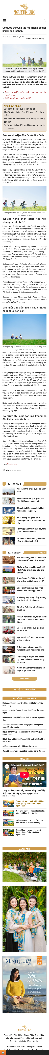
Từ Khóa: (7, 470)
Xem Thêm (24, 679)
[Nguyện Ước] (24, 9)
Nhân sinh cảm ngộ (35, 39)
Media (35, 1041)
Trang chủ (8, 1035)
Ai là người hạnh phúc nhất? (18, 98)
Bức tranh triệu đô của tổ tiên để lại (19, 109)
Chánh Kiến (12, 464)
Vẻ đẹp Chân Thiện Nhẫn (34, 1035)
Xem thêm (41, 553)
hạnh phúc (16, 471)
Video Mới (24, 759)
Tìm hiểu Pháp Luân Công (20, 1041)
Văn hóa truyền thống (15, 1038)
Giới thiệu (18, 1035)
